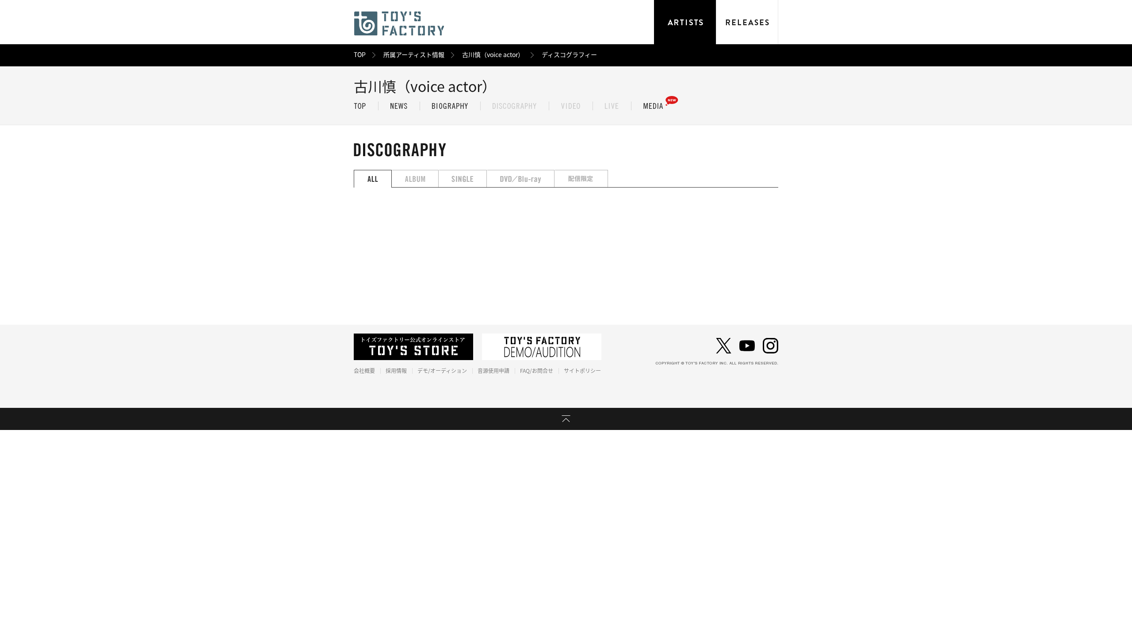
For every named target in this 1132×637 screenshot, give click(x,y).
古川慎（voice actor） (493, 55)
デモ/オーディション (442, 370)
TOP (360, 55)
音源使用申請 (493, 370)
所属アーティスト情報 (413, 55)
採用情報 (396, 370)
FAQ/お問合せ (536, 370)
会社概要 (364, 370)
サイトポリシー (582, 370)
